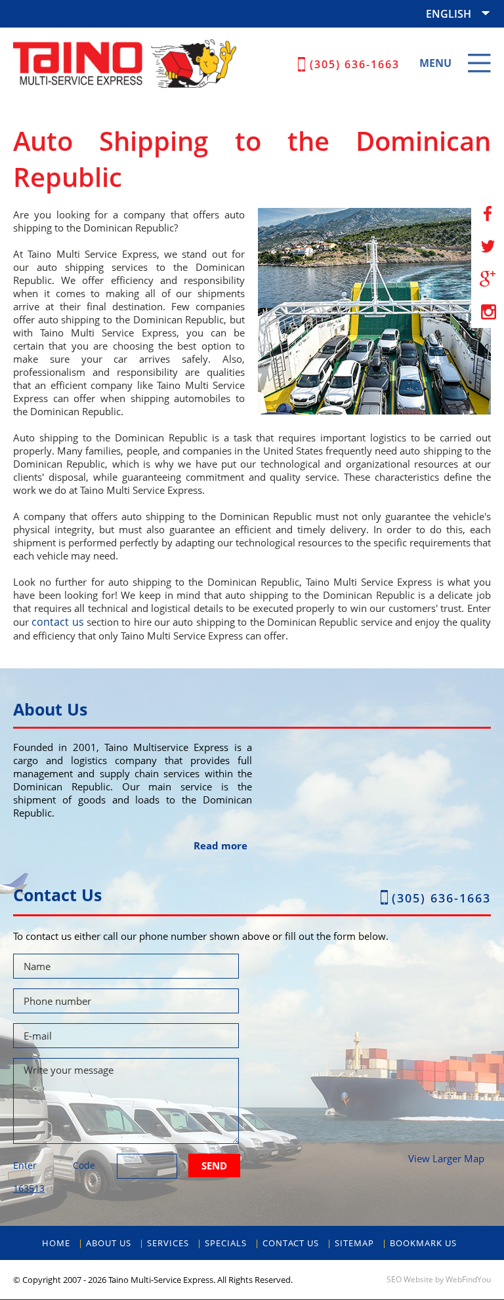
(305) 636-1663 (355, 64)
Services (168, 1243)
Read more (220, 845)
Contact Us (290, 1243)
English (448, 14)
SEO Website (410, 1279)
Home (56, 1243)
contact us (57, 622)
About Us (108, 1243)
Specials (226, 1243)
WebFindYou (468, 1279)
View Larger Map (446, 1158)
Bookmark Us (423, 1243)
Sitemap (354, 1243)
